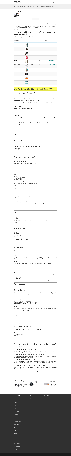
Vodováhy (15, 405)
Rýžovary (15, 408)
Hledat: (46, 40)
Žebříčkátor (17, 1)
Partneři (30, 398)
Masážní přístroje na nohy (17, 421)
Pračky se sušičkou (16, 411)
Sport (18, 374)
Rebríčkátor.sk (29, 454)
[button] (29, 42)
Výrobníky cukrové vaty (17, 399)
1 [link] (55, 85)
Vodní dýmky (15, 449)
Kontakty (30, 397)
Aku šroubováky (16, 402)
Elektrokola (15, 412)
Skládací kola (22, 381)
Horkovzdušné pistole (17, 443)
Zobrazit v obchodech (52, 43)
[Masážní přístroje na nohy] (32, 384)
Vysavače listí (15, 418)
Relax (36, 383)
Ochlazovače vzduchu (17, 446)
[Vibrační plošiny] (47, 384)
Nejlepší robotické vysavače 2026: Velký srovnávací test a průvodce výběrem (19, 398)
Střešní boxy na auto (16, 434)
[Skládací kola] (17, 384)
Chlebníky (15, 430)
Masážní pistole (16, 433)
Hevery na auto (16, 420)
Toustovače (15, 439)
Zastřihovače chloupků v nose (18, 415)
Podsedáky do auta (16, 424)
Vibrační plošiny (52, 381)
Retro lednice (15, 436)
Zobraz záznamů (16, 40)
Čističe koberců (16, 417)
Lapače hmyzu (16, 440)
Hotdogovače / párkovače (17, 427)
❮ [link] (54, 85)
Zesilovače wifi (16, 431)
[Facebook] (56, 2)
